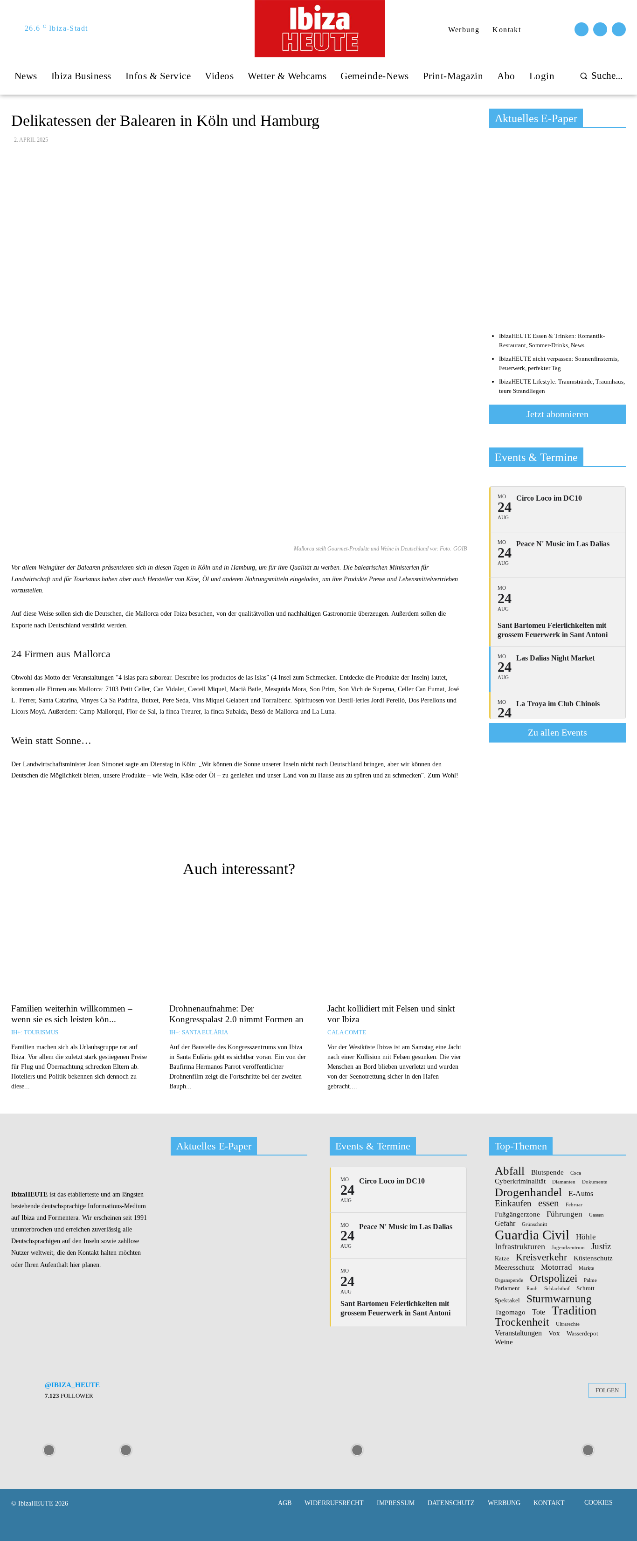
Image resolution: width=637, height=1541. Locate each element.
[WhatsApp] (300, 828)
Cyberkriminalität (520, 1181)
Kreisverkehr (541, 1257)
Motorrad (556, 1267)
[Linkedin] (321, 828)
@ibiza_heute (72, 1385)
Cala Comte (346, 1032)
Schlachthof (557, 1288)
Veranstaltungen (518, 1333)
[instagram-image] (48, 1449)
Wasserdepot (582, 1333)
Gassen (596, 1215)
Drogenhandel (528, 1192)
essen (548, 1203)
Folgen (607, 1390)
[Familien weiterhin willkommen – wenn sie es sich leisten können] (81, 945)
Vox (554, 1333)
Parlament (507, 1288)
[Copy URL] (192, 828)
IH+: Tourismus (34, 1032)
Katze (502, 1258)
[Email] (214, 828)
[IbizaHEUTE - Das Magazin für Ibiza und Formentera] (319, 28)
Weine (504, 1342)
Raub (532, 1288)
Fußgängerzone (517, 1214)
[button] (599, 75)
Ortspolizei (553, 1278)
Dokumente (594, 1182)
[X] (278, 828)
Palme (590, 1280)
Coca (575, 1173)
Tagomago (510, 1312)
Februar (574, 1205)
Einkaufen (513, 1203)
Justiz (601, 1246)
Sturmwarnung (559, 1298)
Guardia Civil (532, 1235)
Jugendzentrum (568, 1247)
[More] (343, 828)
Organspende (509, 1280)
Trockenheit (522, 1322)
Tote (538, 1312)
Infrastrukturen (520, 1246)
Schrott (585, 1288)
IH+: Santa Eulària (198, 1032)
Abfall (510, 1171)
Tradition (574, 1310)
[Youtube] (619, 29)
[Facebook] (582, 29)
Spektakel (507, 1300)
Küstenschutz (593, 1258)
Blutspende (547, 1172)
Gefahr (505, 1223)
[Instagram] (600, 29)
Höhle (586, 1236)
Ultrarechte (568, 1324)
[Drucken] (235, 828)
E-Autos (580, 1193)
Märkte (586, 1268)
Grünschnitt (534, 1224)
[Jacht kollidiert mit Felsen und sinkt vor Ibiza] (397, 945)
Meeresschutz (514, 1268)
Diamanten (563, 1182)
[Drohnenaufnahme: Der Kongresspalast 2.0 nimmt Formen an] (239, 945)
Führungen (564, 1213)
